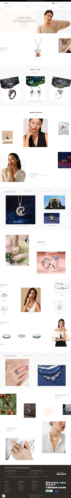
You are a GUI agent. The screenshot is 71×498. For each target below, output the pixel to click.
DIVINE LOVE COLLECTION (46, 191)
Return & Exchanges (21, 489)
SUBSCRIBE (10, 473)
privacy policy (46, 476)
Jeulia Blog (33, 488)
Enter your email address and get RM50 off (11, 470)
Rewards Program (34, 483)
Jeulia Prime (34, 482)
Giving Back (6, 484)
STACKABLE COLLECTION (11, 428)
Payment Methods (21, 488)
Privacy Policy (7, 489)
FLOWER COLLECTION (42, 244)
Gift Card (33, 489)
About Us (6, 482)
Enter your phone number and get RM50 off (36, 470)
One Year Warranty (21, 490)
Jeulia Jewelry (35, 495)
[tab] (10, 191)
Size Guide (19, 483)
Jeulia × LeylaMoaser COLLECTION (28, 191)
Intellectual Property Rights (9, 488)
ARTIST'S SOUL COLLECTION (10, 355)
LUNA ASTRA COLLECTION (10, 191)
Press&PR (6, 491)
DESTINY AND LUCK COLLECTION (10, 431)
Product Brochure (7, 492)
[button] (35, 497)
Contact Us (6, 483)
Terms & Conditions (7, 490)
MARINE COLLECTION (45, 355)
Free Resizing (20, 484)
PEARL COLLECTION (62, 191)
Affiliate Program (34, 484)
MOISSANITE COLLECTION (61, 355)
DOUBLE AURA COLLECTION (28, 355)
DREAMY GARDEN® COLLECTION (41, 242)
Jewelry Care (20, 482)
